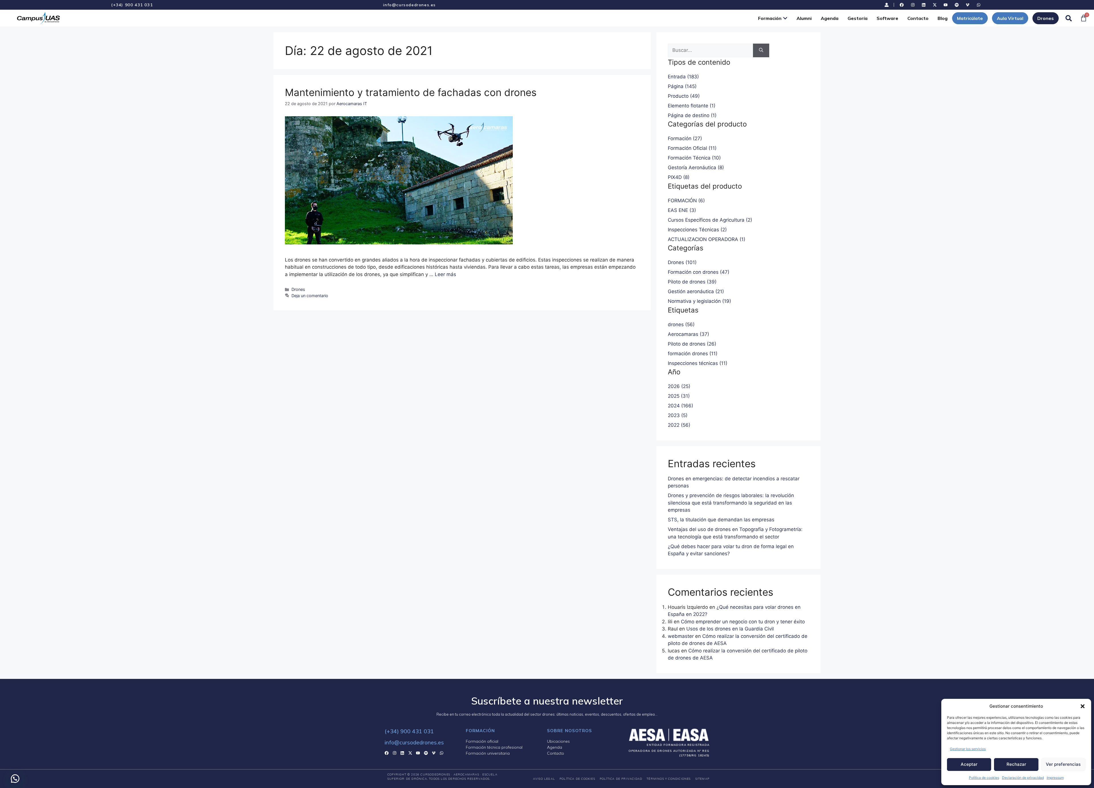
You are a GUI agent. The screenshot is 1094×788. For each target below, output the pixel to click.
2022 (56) (679, 425)
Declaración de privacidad (1023, 777)
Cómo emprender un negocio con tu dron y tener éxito (743, 621)
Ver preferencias (1063, 764)
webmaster (681, 636)
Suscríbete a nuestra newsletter (547, 701)
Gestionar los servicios (968, 749)
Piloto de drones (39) (692, 282)
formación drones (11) (692, 353)
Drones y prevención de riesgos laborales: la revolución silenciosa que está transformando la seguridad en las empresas (731, 503)
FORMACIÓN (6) (686, 200)
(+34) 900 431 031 (132, 4)
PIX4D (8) (678, 177)
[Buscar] (761, 50)
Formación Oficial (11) (692, 148)
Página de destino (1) (692, 115)
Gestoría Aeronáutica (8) (696, 167)
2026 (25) (679, 386)
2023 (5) (677, 415)
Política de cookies (984, 777)
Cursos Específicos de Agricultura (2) (710, 220)
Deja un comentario (309, 295)
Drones (298, 289)
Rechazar (1016, 764)
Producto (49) (684, 96)
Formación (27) (685, 138)
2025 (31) (679, 396)
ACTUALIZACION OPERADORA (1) (706, 239)
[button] (1082, 706)
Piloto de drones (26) (692, 344)
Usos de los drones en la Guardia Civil (730, 629)
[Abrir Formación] (785, 18)
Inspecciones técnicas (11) (697, 363)
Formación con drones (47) (698, 272)
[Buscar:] (710, 50)
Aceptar (969, 764)
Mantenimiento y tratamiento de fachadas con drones (410, 92)
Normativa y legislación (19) (699, 301)
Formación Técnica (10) (694, 158)
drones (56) (681, 324)
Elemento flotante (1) (691, 106)
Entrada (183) (683, 76)
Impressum (1055, 777)
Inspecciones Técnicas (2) (697, 229)
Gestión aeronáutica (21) (696, 291)
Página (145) (682, 86)
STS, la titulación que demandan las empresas (721, 519)
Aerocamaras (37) (688, 334)
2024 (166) (680, 406)
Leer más (445, 274)
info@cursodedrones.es (409, 4)
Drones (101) (682, 262)
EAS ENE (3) (682, 210)
